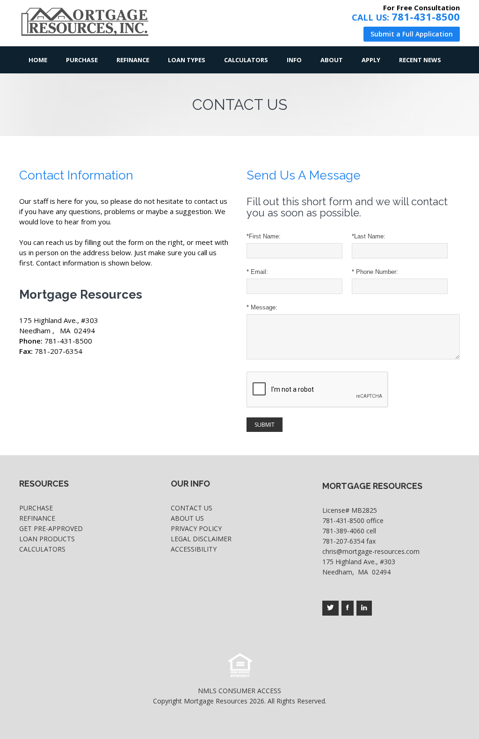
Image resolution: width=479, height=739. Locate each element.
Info (294, 60)
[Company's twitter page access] (330, 608)
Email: (257, 271)
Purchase (82, 60)
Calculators (246, 60)
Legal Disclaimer (201, 538)
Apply (371, 60)
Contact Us (191, 507)
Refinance (132, 60)
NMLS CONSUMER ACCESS (239, 690)
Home (38, 60)
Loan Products (47, 538)
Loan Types (186, 60)
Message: (262, 307)
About (331, 60)
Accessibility (194, 549)
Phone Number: (375, 271)
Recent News (420, 60)
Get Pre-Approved (51, 528)
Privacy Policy (196, 528)
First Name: (264, 236)
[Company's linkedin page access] (364, 608)
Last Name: (368, 236)
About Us (187, 518)
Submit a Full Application (411, 33)
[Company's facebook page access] (347, 608)
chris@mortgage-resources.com (371, 551)
